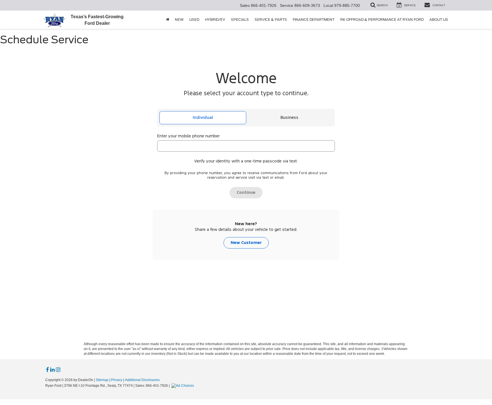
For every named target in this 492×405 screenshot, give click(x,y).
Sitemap (102, 380)
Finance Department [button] (314, 19)
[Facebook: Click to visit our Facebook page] (47, 370)
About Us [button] (438, 19)
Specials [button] (240, 19)
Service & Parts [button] (271, 19)
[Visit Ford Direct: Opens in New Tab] (183, 386)
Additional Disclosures (142, 380)
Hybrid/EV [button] (215, 19)
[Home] (167, 20)
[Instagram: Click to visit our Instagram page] (58, 370)
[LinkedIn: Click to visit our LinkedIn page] (52, 370)
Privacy (116, 380)
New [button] (179, 19)
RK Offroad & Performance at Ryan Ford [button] (382, 19)
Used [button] (194, 19)
